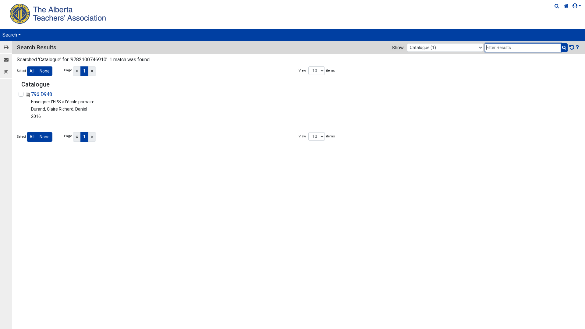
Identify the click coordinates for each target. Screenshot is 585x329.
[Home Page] (59, 13)
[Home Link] (566, 6)
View (302, 71)
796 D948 (41, 94)
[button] (578, 6)
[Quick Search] (557, 6)
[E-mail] (6, 60)
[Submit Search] (564, 47)
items (330, 71)
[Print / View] (6, 47)
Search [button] (9, 35)
